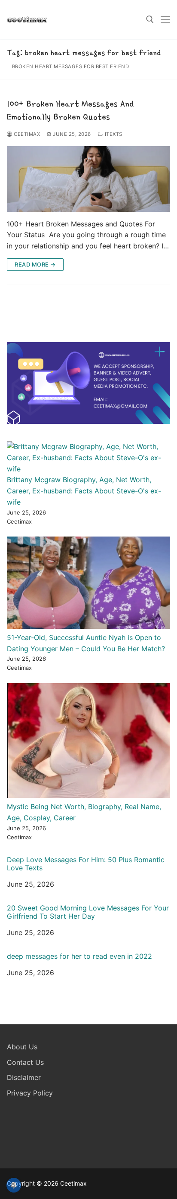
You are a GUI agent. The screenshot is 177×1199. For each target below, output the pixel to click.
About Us (22, 1046)
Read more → (35, 264)
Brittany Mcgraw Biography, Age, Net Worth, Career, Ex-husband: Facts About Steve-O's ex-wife (84, 490)
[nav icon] (165, 19)
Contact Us (25, 1062)
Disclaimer (24, 1077)
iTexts (112, 134)
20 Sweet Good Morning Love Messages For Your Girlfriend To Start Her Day (88, 912)
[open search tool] (150, 19)
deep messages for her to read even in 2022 (79, 956)
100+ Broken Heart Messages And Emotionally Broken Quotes (70, 109)
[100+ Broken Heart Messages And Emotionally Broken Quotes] (88, 179)
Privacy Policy (30, 1093)
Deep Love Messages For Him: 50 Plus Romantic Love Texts (86, 864)
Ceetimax (26, 134)
